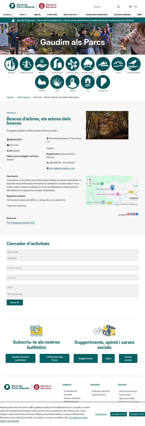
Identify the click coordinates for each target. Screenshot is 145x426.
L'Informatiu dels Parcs (54, 358)
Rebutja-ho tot (137, 414)
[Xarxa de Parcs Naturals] (33, 5)
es (135, 6)
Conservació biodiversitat (96, 14)
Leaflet (116, 204)
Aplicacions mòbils (127, 398)
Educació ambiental (122, 14)
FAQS (139, 14)
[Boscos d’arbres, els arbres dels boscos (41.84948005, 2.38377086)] (112, 188)
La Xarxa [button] (7, 14)
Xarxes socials (128, 358)
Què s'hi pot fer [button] (70, 14)
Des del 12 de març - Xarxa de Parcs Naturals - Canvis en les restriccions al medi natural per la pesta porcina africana (75, 20)
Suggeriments (86, 358)
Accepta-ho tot (119, 414)
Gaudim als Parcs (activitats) (20, 358)
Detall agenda (23, 97)
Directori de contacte (128, 391)
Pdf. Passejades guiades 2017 (21, 222)
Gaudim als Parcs (98, 395)
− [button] (90, 184)
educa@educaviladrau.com (62, 168)
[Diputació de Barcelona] (28, 386)
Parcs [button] (22, 14)
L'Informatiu (52, 14)
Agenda (37, 14)
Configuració (101, 414)
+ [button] (90, 179)
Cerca (13, 302)
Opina (108, 358)
